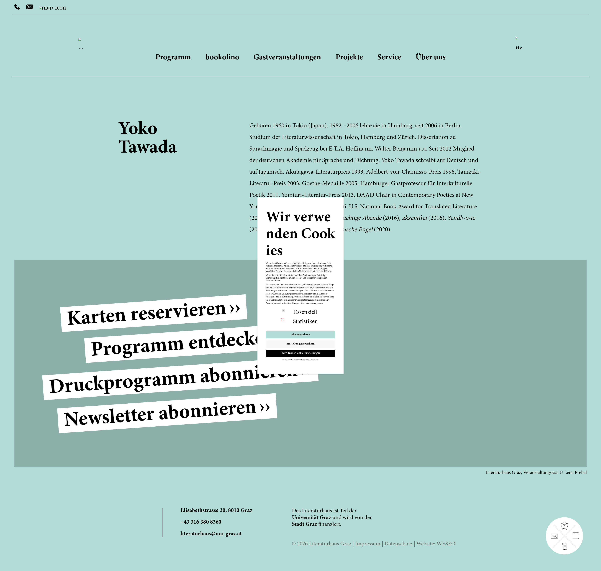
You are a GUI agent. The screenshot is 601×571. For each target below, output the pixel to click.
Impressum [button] (314, 360)
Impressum (367, 544)
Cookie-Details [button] (288, 360)
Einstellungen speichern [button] (301, 343)
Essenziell (305, 312)
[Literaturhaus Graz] (300, 35)
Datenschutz (398, 544)
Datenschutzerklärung (304, 300)
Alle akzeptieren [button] (300, 334)
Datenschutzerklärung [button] (301, 360)
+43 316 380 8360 (200, 522)
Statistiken (305, 322)
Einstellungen (293, 303)
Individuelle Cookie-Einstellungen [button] (300, 353)
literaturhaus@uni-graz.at (211, 534)
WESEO (446, 544)
